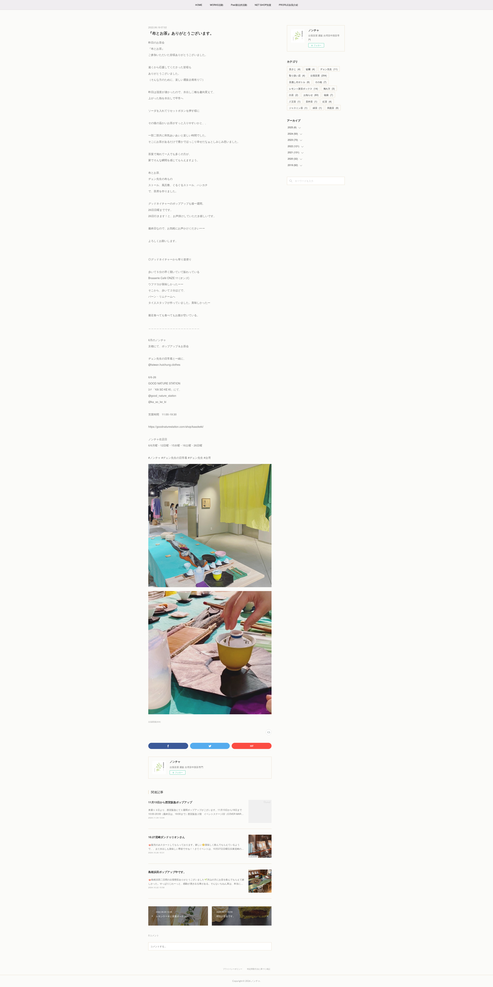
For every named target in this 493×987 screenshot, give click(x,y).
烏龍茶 (333, 107)
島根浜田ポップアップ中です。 (167, 872)
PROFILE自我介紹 (288, 4)
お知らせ (311, 94)
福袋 (328, 94)
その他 (320, 82)
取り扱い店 (297, 75)
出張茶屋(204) (154, 721)
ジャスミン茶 (298, 107)
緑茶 (317, 107)
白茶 (293, 94)
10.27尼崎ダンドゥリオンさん (166, 837)
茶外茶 (311, 101)
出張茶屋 (318, 75)
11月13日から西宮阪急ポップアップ (170, 802)
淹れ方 (329, 88)
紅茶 (327, 101)
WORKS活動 (216, 4)
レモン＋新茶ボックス (303, 88)
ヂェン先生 (329, 69)
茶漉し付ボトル (299, 82)
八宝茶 (294, 101)
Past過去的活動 (239, 4)
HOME (198, 4)
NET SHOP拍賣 (263, 4)
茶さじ (294, 69)
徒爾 (310, 69)
